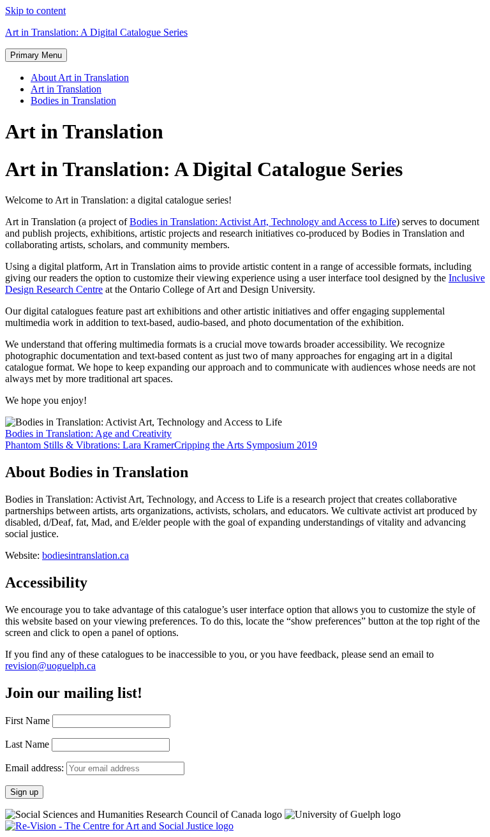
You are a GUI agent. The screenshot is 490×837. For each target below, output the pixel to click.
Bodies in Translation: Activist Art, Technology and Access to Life (263, 221)
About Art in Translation (80, 77)
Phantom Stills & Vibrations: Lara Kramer (89, 445)
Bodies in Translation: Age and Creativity (88, 433)
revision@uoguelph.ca (50, 665)
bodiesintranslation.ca (85, 555)
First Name (27, 720)
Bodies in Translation (73, 100)
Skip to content (35, 10)
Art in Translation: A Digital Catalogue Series (96, 32)
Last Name (27, 744)
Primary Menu (36, 55)
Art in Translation (66, 89)
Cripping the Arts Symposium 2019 (245, 445)
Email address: (35, 767)
